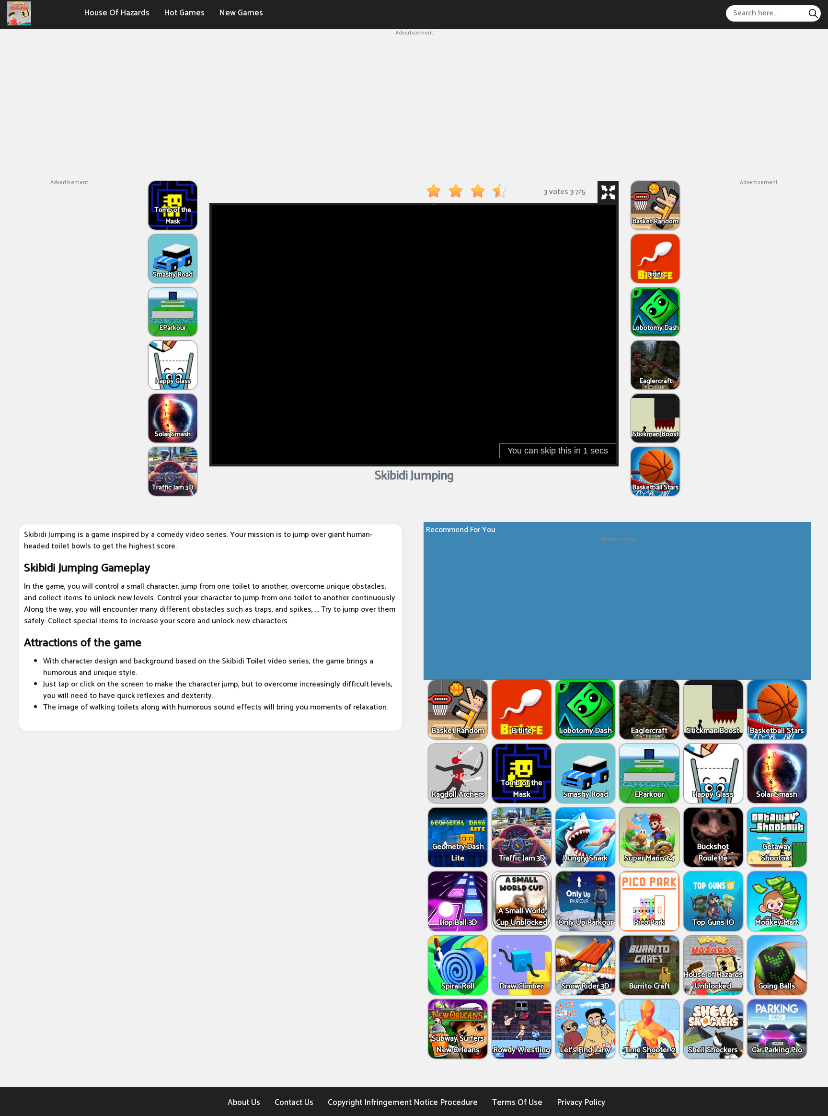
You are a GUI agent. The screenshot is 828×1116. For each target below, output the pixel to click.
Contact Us (294, 1102)
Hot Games (184, 13)
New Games (241, 13)
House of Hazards (117, 13)
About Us (244, 1102)
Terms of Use (517, 1102)
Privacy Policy (581, 1102)
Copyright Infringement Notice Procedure (403, 1102)
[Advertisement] (414, 104)
